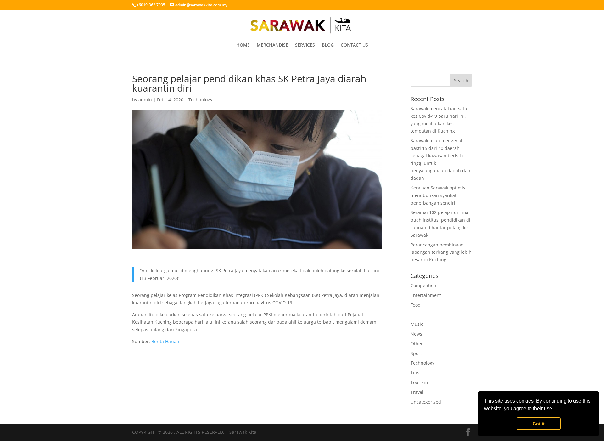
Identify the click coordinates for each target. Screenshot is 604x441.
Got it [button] (539, 423)
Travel (417, 392)
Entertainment (426, 295)
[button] (555, 409)
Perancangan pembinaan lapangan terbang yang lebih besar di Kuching (441, 252)
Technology (200, 100)
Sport (416, 353)
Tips (415, 373)
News (416, 334)
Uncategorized (426, 402)
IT (412, 314)
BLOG (328, 45)
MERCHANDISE (272, 45)
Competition (423, 285)
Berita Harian (165, 341)
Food (416, 305)
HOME (243, 45)
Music (417, 324)
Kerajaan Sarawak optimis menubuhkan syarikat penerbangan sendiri (438, 195)
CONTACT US (354, 45)
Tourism (419, 382)
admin (145, 100)
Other (417, 344)
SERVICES (305, 45)
